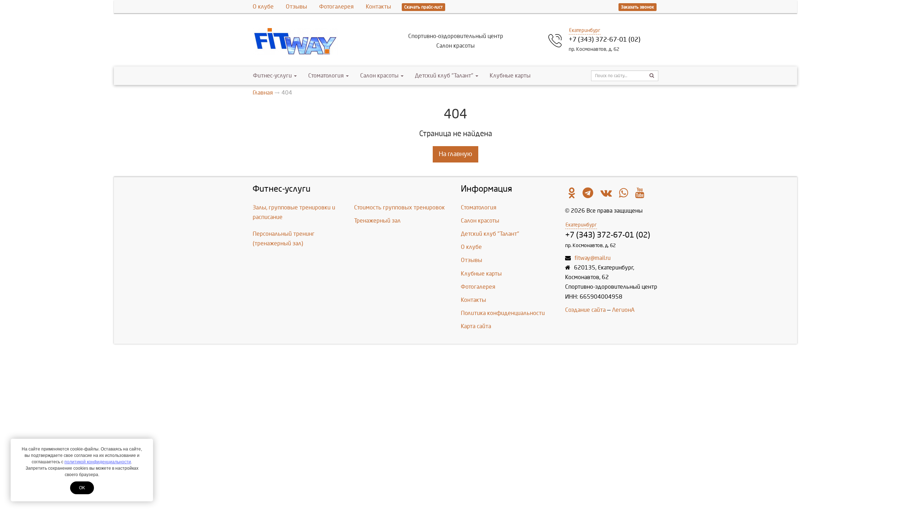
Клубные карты (510, 76)
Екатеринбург (584, 30)
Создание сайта (585, 310)
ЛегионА (623, 310)
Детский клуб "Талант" (444, 76)
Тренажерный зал (377, 221)
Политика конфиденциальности (503, 313)
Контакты (378, 7)
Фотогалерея (336, 7)
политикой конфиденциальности (97, 461)
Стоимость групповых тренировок (399, 207)
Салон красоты (379, 76)
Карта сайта (476, 326)
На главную (455, 154)
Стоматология (326, 76)
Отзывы (296, 7)
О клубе (263, 7)
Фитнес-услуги (272, 76)
